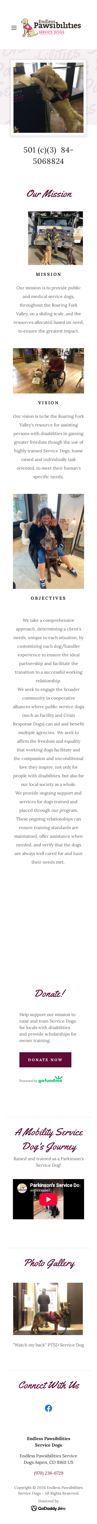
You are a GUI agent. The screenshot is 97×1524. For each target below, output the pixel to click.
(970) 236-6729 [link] (48, 1473)
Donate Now (45, 1059)
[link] (48, 28)
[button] (14, 27)
